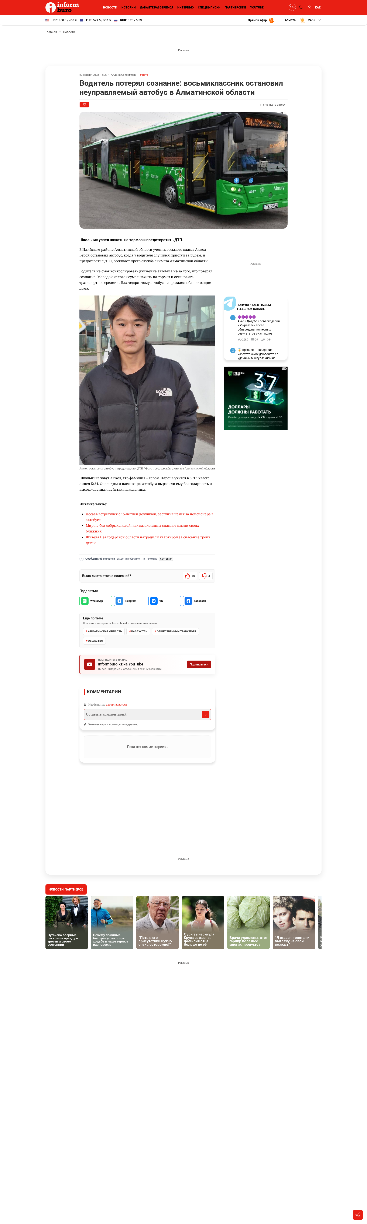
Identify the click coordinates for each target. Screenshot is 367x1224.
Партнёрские (235, 7)
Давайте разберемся (156, 7)
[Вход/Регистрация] (309, 7)
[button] (303, 20)
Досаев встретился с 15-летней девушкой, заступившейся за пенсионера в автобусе (149, 517)
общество (95, 640)
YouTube (257, 7)
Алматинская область (105, 631)
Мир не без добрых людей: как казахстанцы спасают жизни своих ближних (142, 528)
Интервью (185, 7)
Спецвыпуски (209, 7)
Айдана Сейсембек (123, 74)
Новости (110, 7)
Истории (128, 7)
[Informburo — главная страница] (63, 7)
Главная (51, 32)
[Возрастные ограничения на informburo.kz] (292, 7)
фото (145, 74)
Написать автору (274, 104)
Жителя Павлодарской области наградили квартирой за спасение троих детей (148, 540)
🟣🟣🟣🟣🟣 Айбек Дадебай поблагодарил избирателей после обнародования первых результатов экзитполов (259, 325)
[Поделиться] (358, 1215)
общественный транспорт (176, 631)
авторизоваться (116, 704)
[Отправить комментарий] (205, 714)
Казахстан (139, 631)
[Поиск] (300, 7)
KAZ (318, 7)
